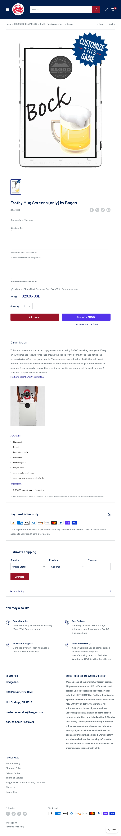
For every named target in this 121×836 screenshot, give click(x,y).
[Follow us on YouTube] (25, 814)
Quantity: (15, 306)
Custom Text (17, 228)
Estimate (19, 576)
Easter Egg (11, 791)
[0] (113, 9)
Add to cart (35, 317)
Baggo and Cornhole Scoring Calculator (26, 782)
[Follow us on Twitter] (14, 814)
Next (111, 24)
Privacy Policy (13, 772)
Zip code (92, 560)
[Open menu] (7, 9)
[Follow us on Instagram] (19, 814)
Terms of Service (14, 777)
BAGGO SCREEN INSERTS (25, 24)
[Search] (96, 9)
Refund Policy (17, 591)
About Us (10, 787)
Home (8, 24)
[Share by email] (108, 209)
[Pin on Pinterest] (97, 209)
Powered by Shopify (15, 826)
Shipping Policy (14, 768)
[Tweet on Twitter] (103, 209)
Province (54, 560)
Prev (101, 24)
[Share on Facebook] (92, 209)
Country (14, 560)
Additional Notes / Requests (26, 257)
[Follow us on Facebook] (8, 814)
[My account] (106, 9)
